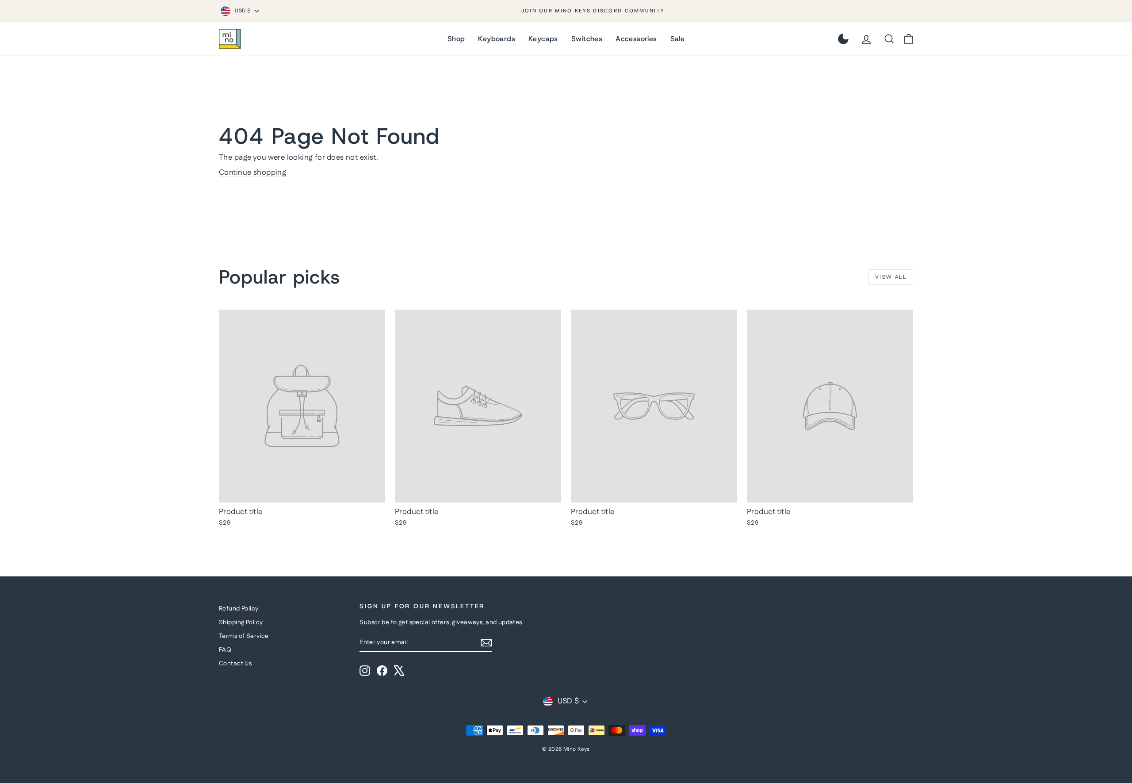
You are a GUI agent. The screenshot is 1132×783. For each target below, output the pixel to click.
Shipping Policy (241, 622)
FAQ (225, 649)
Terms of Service (244, 636)
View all (890, 277)
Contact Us (235, 663)
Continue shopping (252, 172)
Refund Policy (239, 608)
